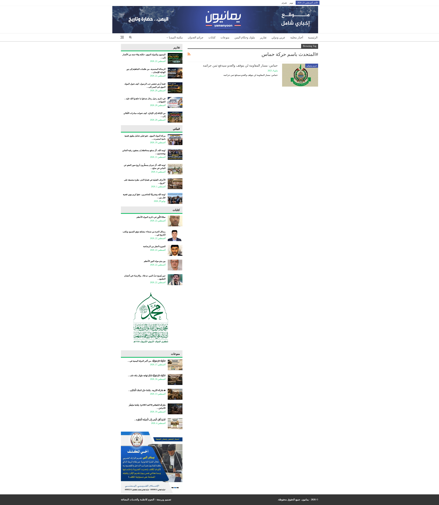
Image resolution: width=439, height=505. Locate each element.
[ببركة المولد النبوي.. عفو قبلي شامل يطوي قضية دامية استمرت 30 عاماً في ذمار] (175, 139)
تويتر (291, 3)
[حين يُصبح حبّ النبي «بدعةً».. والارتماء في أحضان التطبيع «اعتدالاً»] (175, 279)
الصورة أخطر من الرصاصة (154, 246)
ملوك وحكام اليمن (244, 37)
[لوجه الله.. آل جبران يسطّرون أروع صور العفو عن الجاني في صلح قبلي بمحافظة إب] (175, 169)
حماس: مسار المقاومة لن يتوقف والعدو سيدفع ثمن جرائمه (240, 65)
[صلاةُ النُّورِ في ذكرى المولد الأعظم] (175, 221)
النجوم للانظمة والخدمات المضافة (137, 499)
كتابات (212, 37)
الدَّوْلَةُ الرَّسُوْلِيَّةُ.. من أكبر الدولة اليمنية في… (146, 361)
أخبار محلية (296, 37)
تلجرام (284, 3)
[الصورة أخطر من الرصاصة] (175, 250)
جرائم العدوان (195, 37)
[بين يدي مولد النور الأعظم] (175, 265)
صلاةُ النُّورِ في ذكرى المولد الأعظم (151, 217)
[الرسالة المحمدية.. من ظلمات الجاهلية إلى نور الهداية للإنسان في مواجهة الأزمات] (175, 73)
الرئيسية (312, 37)
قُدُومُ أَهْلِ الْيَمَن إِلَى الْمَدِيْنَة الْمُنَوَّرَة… (149, 419)
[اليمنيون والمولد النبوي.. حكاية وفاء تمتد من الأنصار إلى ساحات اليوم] (175, 58)
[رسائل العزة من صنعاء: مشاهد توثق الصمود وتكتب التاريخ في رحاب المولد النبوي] (175, 235)
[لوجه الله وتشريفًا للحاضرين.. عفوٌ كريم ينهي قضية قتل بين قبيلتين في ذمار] (175, 198)
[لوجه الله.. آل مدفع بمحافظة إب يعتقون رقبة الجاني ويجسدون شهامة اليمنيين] (175, 154)
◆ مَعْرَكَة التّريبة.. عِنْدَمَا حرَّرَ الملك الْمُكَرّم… (146, 390)
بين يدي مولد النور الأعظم (154, 261)
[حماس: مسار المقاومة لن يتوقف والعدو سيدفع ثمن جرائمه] (300, 75)
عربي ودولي (278, 37)
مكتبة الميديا (176, 37)
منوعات (225, 37)
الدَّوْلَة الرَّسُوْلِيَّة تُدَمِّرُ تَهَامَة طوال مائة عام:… (146, 375)
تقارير (263, 37)
